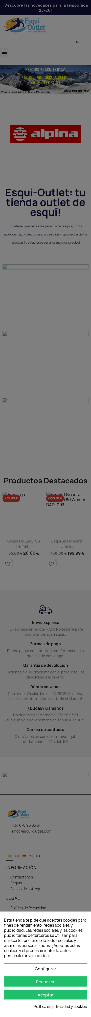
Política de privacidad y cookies (60, 1006)
